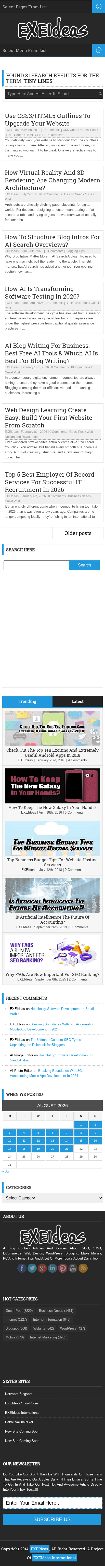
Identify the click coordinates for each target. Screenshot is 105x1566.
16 (95, 1140)
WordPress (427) (72, 1328)
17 (9, 1148)
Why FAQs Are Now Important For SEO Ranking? (52, 974)
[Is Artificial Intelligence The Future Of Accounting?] (52, 912)
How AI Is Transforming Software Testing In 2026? (42, 292)
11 (24, 1140)
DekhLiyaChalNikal (19, 1422)
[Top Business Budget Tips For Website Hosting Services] (52, 854)
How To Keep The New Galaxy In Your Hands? (52, 807)
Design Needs (74, 194)
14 (66, 1140)
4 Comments (77, 760)
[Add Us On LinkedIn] (52, 1274)
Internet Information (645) (51, 1319)
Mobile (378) (15, 1337)
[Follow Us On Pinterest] (63, 1274)
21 (66, 1148)
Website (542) (43, 1328)
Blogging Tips (75, 251)
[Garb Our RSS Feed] (83, 1274)
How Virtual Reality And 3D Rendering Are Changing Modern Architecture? (52, 180)
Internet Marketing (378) (47, 1337)
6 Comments (74, 812)
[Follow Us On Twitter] (32, 1274)
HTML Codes (14, 135)
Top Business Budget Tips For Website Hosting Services (52, 862)
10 (9, 1140)
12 (38, 1140)
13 (52, 1140)
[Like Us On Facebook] (22, 1274)
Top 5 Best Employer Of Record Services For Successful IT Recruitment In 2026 (49, 482)
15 (81, 1140)
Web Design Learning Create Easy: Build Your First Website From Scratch (48, 417)
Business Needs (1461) (56, 1311)
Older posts (77, 533)
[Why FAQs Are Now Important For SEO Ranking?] (52, 969)
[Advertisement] (52, 635)
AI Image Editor (21, 1055)
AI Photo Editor (21, 1071)
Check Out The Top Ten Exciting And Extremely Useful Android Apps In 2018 (52, 752)
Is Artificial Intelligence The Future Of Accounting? (52, 919)
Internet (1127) (16, 1319)
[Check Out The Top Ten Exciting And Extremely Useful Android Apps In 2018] (52, 745)
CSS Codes (71, 130)
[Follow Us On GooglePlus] (42, 1274)
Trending (27, 701)
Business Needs (77, 303)
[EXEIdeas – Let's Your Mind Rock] (52, 38)
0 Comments (51, 130)
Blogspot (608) (16, 1328)
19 (38, 1148)
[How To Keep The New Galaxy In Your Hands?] (52, 802)
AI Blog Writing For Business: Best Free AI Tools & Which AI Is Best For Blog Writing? (51, 353)
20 (52, 1148)
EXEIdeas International (22, 1413)
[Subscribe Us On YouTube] (73, 1274)
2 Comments (78, 979)
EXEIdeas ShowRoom (21, 1403)
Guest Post (88, 130)
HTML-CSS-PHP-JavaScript (44, 135)
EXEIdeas (12, 130)
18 (23, 1148)
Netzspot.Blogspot (18, 1394)
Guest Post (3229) (19, 1311)
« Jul (5, 1171)
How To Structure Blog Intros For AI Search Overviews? (52, 241)
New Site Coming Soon (22, 1431)
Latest (78, 701)
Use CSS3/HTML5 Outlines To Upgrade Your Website (47, 119)
